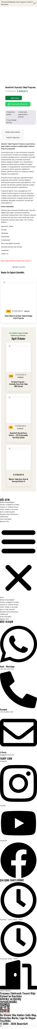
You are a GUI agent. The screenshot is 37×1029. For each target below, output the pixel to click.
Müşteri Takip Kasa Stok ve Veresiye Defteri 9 (18, 480)
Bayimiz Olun (4, 521)
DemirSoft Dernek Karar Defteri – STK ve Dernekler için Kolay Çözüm (18, 435)
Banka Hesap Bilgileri (7, 502)
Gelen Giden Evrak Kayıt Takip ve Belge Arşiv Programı (18, 317)
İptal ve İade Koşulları (7, 512)
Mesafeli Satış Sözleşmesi (9, 514)
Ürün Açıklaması (12, 132)
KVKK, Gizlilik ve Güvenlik (9, 509)
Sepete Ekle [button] (19, 306)
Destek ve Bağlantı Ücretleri (9, 505)
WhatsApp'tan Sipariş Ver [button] (19, 104)
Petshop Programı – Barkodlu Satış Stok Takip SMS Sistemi (18, 384)
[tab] (13, 132)
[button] (18, 561)
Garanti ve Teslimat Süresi (9, 507)
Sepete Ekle (14, 98)
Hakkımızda (4, 517)
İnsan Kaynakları (5, 519)
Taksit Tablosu (13, 137)
